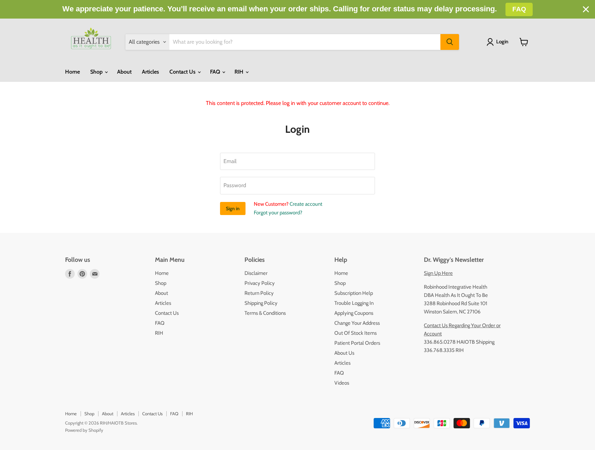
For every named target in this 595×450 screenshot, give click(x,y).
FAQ (215, 71)
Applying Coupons (353, 313)
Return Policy (259, 293)
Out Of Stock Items (355, 333)
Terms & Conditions (265, 313)
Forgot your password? (278, 213)
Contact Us (183, 71)
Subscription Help (353, 293)
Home (72, 71)
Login (502, 42)
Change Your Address (357, 323)
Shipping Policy (261, 303)
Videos (341, 383)
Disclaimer (256, 273)
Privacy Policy (259, 283)
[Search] (449, 42)
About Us (344, 353)
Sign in (233, 208)
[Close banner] (586, 9)
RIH (239, 71)
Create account (306, 204)
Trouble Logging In (354, 303)
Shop (97, 71)
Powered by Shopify (84, 430)
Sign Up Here (438, 273)
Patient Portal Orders (357, 343)
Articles (150, 71)
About (124, 71)
